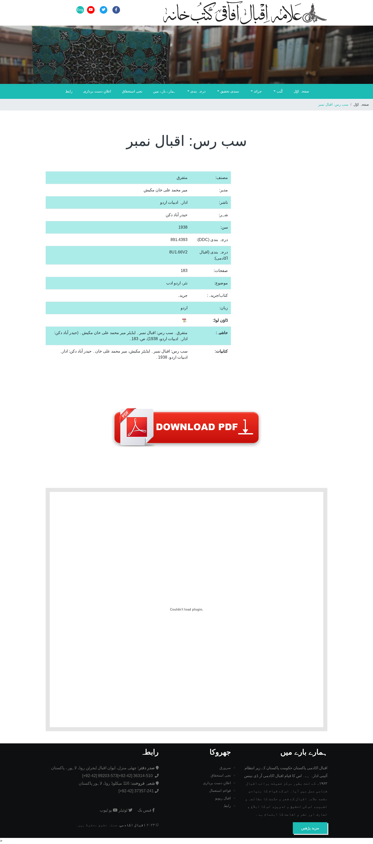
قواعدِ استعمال (220, 790)
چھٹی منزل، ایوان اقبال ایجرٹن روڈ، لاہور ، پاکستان (103, 768)
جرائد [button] (257, 91)
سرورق (225, 768)
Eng (80, 10)
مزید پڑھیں (310, 828)
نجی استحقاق (132, 91)
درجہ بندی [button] (197, 91)
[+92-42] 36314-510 (135, 776)
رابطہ (68, 91)
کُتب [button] (279, 91)
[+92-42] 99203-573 (99, 776)
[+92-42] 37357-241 (136, 791)
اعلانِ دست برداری (97, 91)
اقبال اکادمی (133, 825)
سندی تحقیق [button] (229, 91)
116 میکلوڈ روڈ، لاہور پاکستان (117, 783)
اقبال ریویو (223, 798)
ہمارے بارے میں (164, 91)
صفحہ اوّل (301, 91)
